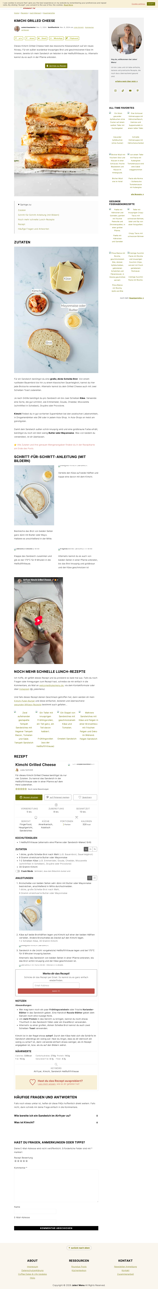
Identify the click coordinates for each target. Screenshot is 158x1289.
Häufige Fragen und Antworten (33, 229)
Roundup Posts (79, 1266)
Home (16, 13)
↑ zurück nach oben (79, 1248)
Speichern (87, 797)
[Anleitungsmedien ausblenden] (94, 878)
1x (86, 849)
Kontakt (125, 1270)
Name (17, 1207)
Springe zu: (26, 204)
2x (90, 849)
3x (95, 849)
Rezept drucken (30, 797)
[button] (16, 789)
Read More (68, 5)
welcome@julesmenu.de (51, 685)
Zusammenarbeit (125, 1274)
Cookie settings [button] (138, 4)
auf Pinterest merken (59, 797)
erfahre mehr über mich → (126, 81)
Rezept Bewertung (23, 1157)
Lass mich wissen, (47, 1084)
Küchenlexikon (79, 1270)
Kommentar (20, 1168)
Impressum (32, 1266)
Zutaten (22, 210)
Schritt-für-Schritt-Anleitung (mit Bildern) (38, 215)
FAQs (32, 1278)
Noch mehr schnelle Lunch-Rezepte (36, 219)
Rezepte (24, 13)
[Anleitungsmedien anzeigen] (89, 878)
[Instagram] (115, 90)
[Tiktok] (122, 90)
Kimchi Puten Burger (24, 701)
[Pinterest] (137, 90)
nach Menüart (35, 13)
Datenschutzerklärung (33, 1270)
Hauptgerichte (49, 13)
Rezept (21, 224)
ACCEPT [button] (151, 4)
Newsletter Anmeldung (125, 1266)
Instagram (24, 689)
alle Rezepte (136, 194)
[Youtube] (130, 90)
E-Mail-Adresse (22, 1217)
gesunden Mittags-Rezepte (27, 704)
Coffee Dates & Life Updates (32, 1274)
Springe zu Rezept (57, 66)
